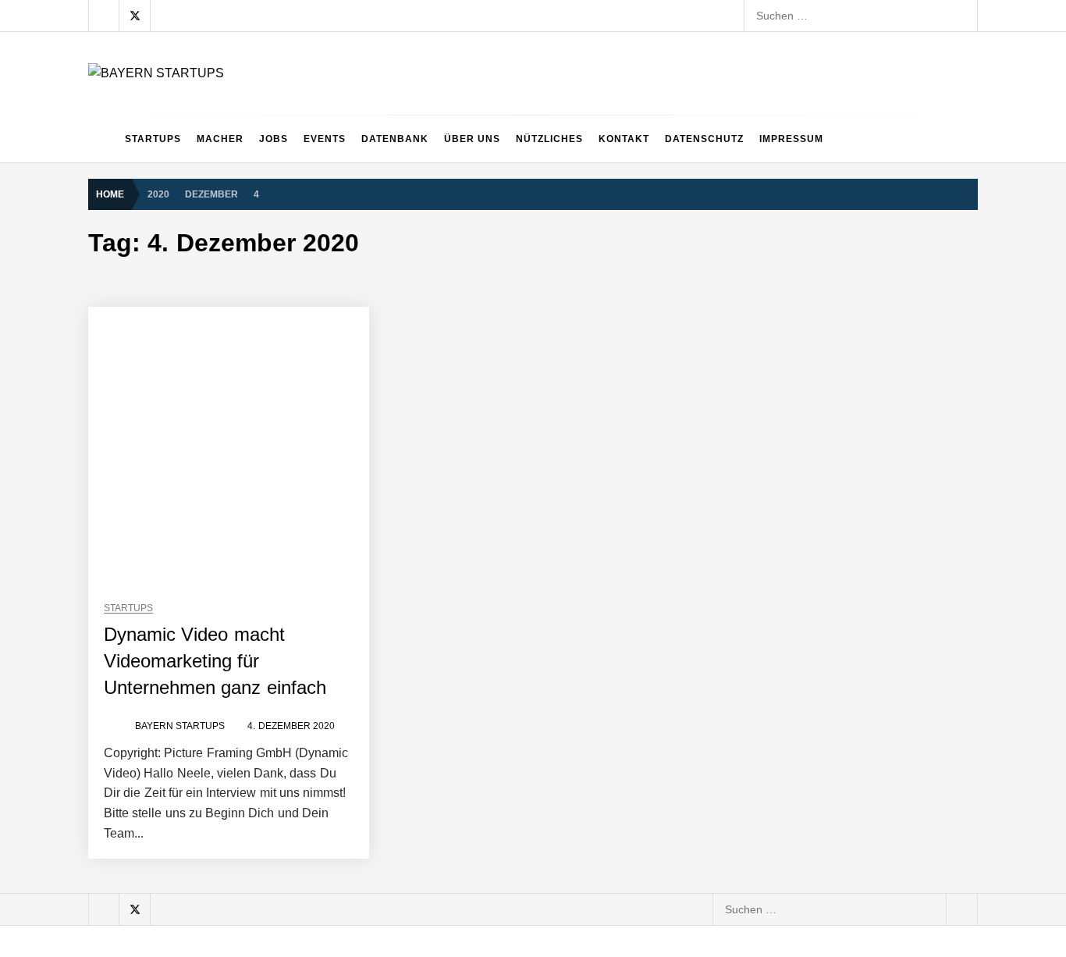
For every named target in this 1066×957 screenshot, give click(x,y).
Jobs (273, 138)
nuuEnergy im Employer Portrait (253, 605)
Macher (220, 138)
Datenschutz (704, 138)
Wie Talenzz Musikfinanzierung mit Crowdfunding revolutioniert (329, 917)
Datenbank (394, 138)
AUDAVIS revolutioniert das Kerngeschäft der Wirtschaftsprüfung (334, 417)
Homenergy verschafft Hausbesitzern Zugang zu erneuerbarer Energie (349, 854)
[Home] (102, 139)
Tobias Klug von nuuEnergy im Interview (273, 667)
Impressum (791, 138)
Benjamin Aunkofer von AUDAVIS (255, 355)
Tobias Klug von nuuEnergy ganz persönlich (283, 542)
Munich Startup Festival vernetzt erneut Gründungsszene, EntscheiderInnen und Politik (389, 730)
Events (325, 138)
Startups (153, 138)
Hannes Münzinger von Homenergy (262, 792)
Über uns (472, 138)
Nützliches (549, 138)
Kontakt (624, 138)
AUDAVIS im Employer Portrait (249, 292)
